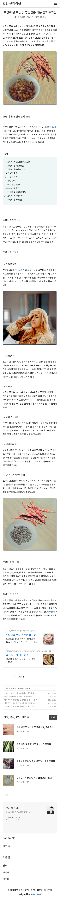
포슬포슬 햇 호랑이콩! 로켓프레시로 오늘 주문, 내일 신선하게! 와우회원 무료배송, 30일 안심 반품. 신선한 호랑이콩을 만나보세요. (22, 641)
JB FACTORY (36, 894)
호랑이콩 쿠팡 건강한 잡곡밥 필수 (21, 635)
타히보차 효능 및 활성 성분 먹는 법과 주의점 (19, 700)
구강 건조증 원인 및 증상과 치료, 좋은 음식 (19, 693)
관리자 (6, 872)
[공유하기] (11, 677)
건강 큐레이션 (13, 808)
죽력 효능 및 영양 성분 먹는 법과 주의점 (18, 697)
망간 (24, 423)
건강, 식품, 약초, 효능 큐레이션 (18, 812)
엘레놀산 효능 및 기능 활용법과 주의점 (17, 707)
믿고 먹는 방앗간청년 (17, 655)
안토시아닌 (20, 270)
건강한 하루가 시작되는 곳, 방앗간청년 (21, 661)
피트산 (50, 612)
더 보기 (53, 717)
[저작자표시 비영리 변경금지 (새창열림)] (30, 677)
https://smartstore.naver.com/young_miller (26, 651)
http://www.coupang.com (18, 631)
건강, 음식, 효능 (24, 17)
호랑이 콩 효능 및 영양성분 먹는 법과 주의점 (30, 12)
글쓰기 (6, 879)
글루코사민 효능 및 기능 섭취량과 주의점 (18, 703)
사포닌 (35, 362)
